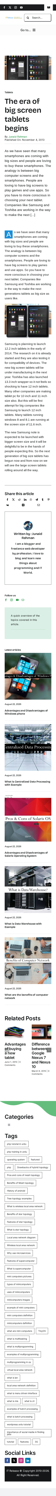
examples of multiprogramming (23, 1354)
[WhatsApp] (31, 500)
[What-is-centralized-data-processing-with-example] (28, 725)
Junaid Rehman (18, 136)
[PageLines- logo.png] (13, 17)
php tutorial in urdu (16, 1144)
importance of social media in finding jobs (25, 1433)
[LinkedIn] (25, 500)
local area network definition (21, 1385)
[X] (13, 500)
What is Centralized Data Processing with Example (27, 783)
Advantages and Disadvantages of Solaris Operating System (26, 854)
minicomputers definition (19, 1323)
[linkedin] (27, 1460)
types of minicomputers (19, 1284)
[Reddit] (19, 500)
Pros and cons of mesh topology (23, 1175)
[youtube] (21, 7)
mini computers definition (20, 1315)
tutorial (10, 1441)
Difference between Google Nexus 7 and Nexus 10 (41, 1055)
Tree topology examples (19, 1198)
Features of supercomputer (21, 1260)
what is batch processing (20, 1416)
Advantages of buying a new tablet (15, 1051)
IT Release (13, 1470)
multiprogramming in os (19, 1362)
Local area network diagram (21, 1237)
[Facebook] (7, 500)
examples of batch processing (22, 1408)
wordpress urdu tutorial (19, 1424)
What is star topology (18, 1229)
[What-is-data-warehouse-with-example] (28, 867)
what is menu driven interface (22, 1393)
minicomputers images (18, 1299)
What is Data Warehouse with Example (23, 925)
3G (36, 1441)
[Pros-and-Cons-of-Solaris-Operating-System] (28, 796)
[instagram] (15, 7)
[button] (7, 1050)
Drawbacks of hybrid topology (32, 1167)
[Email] (38, 505)
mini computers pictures (19, 1276)
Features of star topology (20, 1222)
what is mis (12, 1401)
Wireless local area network (21, 1245)
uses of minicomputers (18, 1292)
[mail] (23, 600)
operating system (16, 1159)
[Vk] (7, 505)
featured (35, 1159)
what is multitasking (17, 1338)
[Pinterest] (48, 500)
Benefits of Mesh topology (20, 1183)
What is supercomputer (19, 1268)
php (9, 1167)
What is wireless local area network (25, 1206)
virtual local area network (20, 1370)
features (24, 1441)
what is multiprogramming (20, 1346)
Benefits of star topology (19, 1214)
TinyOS (42, 1331)
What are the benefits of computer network (26, 996)
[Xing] (23, 505)
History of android (16, 1190)
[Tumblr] (42, 500)
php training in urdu (17, 1151)
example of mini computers (21, 1307)
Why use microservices (18, 1253)
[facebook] (4, 7)
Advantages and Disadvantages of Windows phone (26, 712)
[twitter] (10, 7)
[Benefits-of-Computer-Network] (28, 938)
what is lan (12, 1377)
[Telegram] (37, 500)
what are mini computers (19, 1331)
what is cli (29, 1401)
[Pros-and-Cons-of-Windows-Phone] (28, 654)
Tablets (9, 92)
